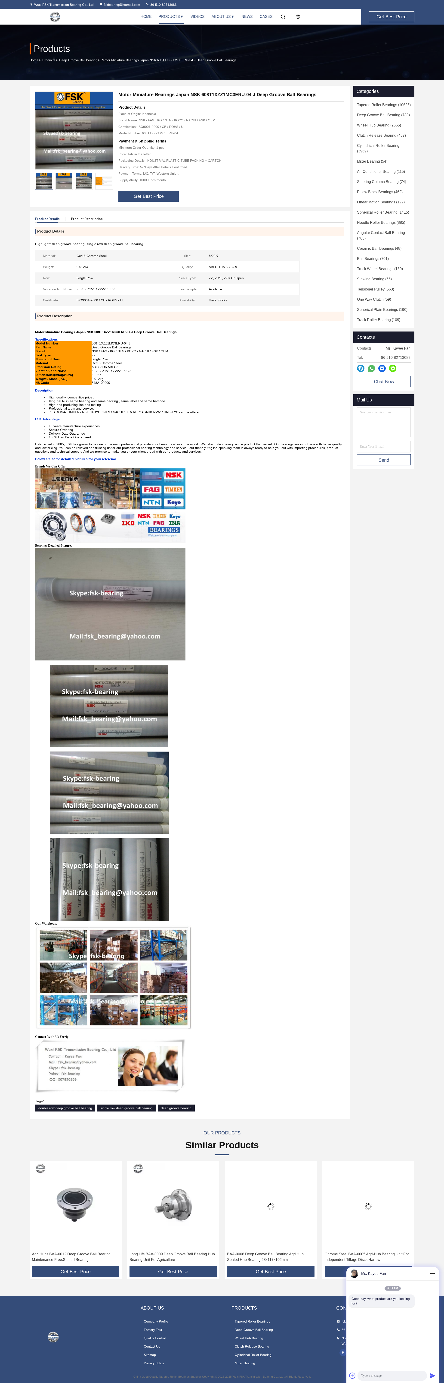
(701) (373, 259)
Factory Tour (153, 1330)
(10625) (384, 105)
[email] (382, 368)
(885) (381, 222)
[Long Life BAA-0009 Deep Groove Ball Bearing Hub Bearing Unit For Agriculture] (75, 1206)
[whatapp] (371, 368)
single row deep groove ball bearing (126, 1108)
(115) (381, 172)
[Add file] (352, 1375)
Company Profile (156, 1321)
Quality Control (155, 1338)
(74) (381, 182)
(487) (381, 135)
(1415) (383, 212)
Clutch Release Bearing (252, 1346)
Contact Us (152, 1346)
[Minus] (432, 1273)
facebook (342, 1352)
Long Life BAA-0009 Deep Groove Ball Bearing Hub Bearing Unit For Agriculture (74, 1257)
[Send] (432, 1375)
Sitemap (150, 1355)
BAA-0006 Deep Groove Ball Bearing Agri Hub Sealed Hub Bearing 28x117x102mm (168, 1257)
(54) (372, 161)
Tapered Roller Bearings (252, 1321)
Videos (198, 17)
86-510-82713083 (163, 4)
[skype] (361, 368)
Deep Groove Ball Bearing (78, 60)
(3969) (378, 148)
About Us (221, 17)
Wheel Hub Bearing (249, 1338)
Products (169, 17)
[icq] (393, 368)
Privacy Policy (154, 1363)
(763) (381, 235)
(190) (382, 310)
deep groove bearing (176, 1108)
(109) (378, 320)
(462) (380, 192)
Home (146, 17)
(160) (380, 269)
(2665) (379, 125)
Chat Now (384, 381)
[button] (109, 181)
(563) (375, 289)
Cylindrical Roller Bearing (253, 1355)
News (247, 17)
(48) (379, 248)
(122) (381, 202)
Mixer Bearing (245, 1363)
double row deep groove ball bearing (65, 1108)
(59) (374, 299)
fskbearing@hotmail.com (122, 4)
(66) (374, 279)
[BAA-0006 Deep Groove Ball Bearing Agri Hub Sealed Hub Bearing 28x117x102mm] (173, 1206)
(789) (383, 115)
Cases (266, 17)
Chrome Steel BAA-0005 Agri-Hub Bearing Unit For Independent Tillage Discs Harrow (269, 1257)
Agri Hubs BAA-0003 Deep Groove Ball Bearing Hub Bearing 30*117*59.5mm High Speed (368, 1257)
